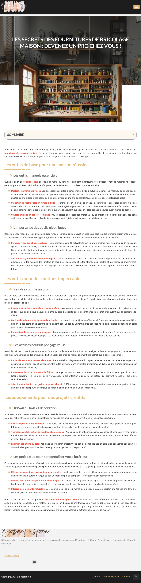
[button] (133, 135)
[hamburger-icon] (136, 7)
